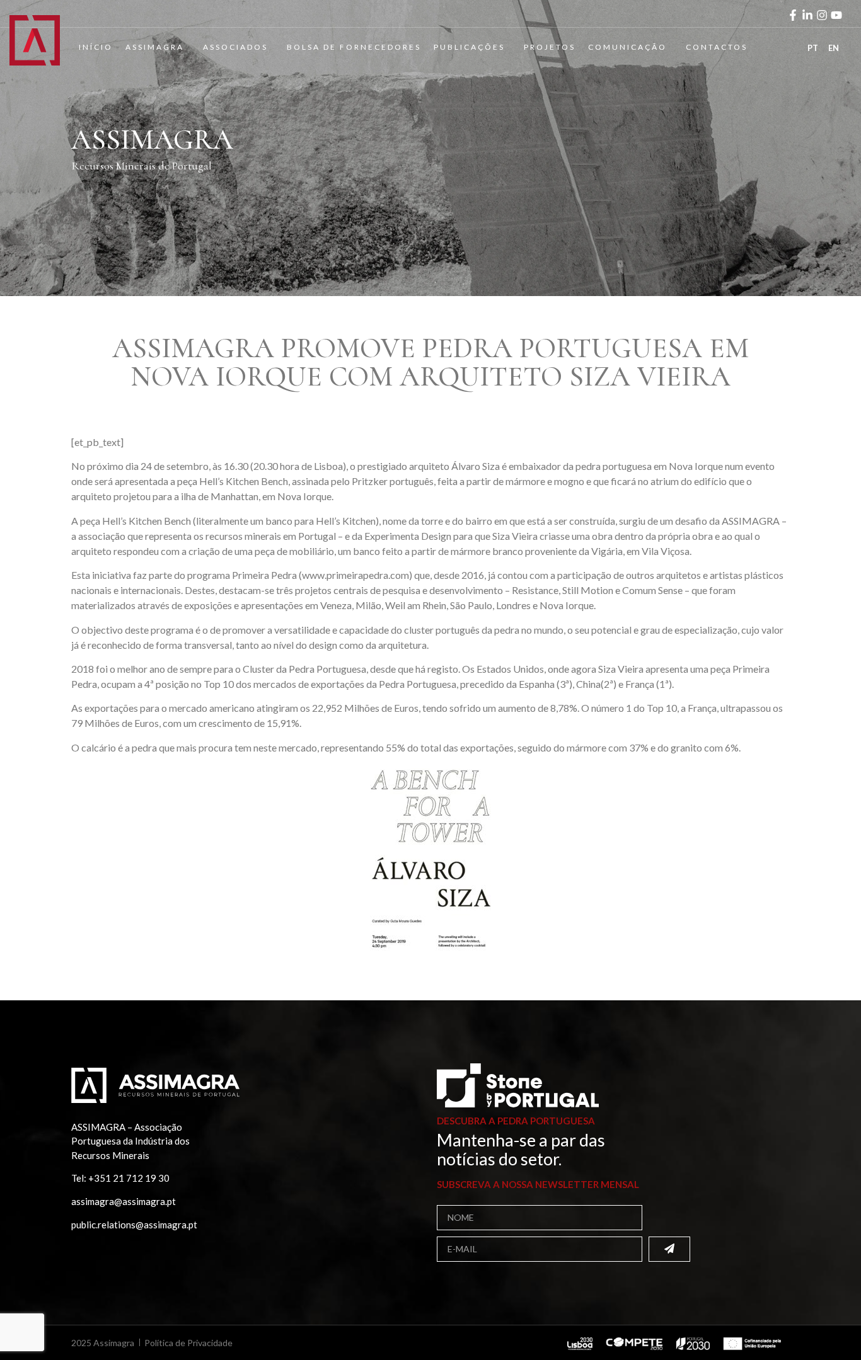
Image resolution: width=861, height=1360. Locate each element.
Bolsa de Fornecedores (354, 47)
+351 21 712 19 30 (129, 1178)
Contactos (717, 47)
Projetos (549, 47)
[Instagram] (822, 15)
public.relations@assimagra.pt (134, 1224)
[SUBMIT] (669, 1249)
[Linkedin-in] (807, 15)
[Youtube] (836, 15)
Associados (235, 47)
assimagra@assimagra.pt (123, 1201)
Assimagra (154, 47)
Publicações (469, 47)
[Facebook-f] (793, 15)
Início (96, 47)
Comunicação (627, 47)
